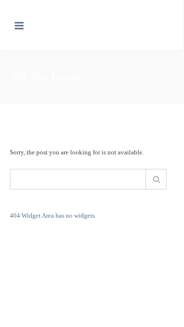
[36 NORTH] (69, 25)
